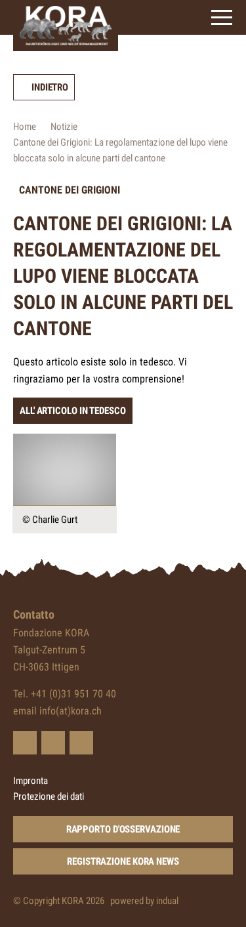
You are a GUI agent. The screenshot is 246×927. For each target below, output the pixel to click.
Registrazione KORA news (123, 861)
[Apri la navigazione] (221, 17)
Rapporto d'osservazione (123, 829)
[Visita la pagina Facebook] (53, 742)
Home (24, 127)
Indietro (49, 87)
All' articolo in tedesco (73, 411)
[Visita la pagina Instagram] (81, 742)
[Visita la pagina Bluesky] (25, 742)
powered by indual (144, 901)
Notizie (64, 127)
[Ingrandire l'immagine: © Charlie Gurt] (64, 470)
